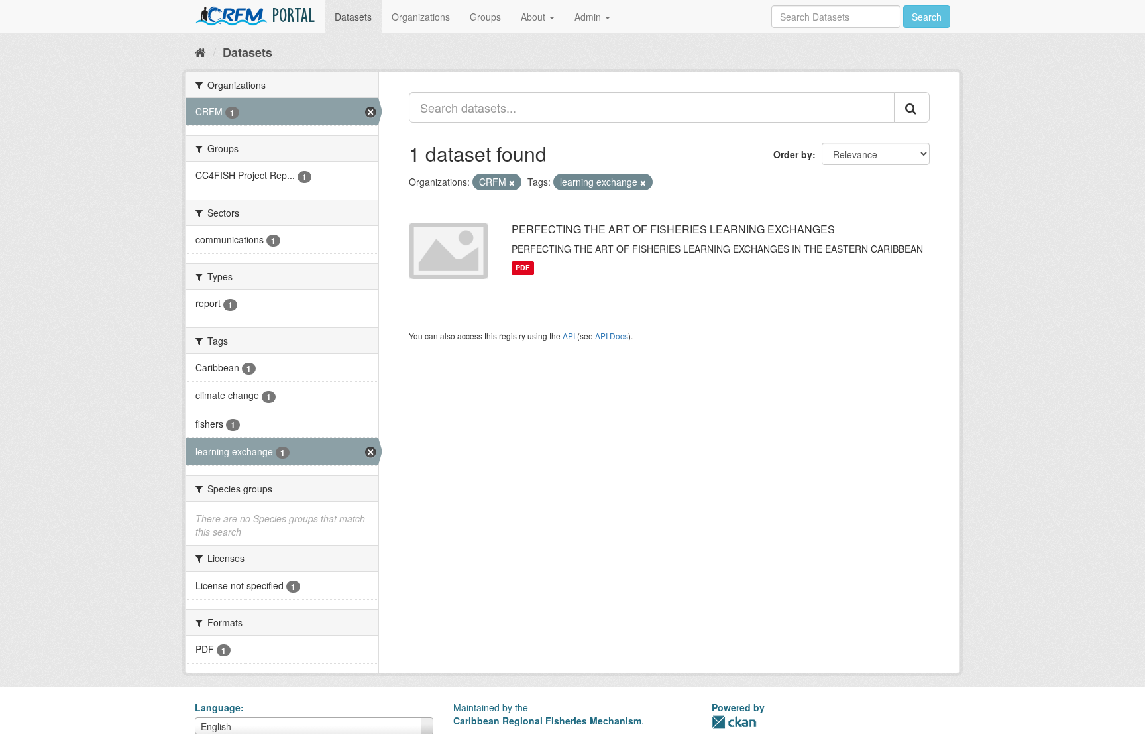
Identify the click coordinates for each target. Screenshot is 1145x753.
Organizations (421, 16)
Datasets (353, 16)
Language (218, 707)
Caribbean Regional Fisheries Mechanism (547, 720)
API (569, 335)
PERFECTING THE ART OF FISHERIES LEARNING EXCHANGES (673, 229)
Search (927, 16)
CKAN (734, 722)
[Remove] (512, 182)
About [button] (534, 16)
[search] (912, 107)
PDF (522, 268)
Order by (792, 154)
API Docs (611, 335)
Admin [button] (589, 16)
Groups (485, 16)
